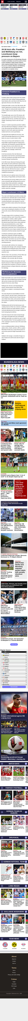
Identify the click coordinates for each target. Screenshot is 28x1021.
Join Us (14, 963)
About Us (14, 959)
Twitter (14, 981)
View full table (14, 686)
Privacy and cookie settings (14, 974)
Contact (14, 961)
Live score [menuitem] (11, 1)
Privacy (14, 972)
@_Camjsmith (14, 46)
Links (14, 988)
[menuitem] (3, 1)
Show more (14, 644)
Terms (14, 970)
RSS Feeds (14, 986)
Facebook (14, 984)
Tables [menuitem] (18, 1)
